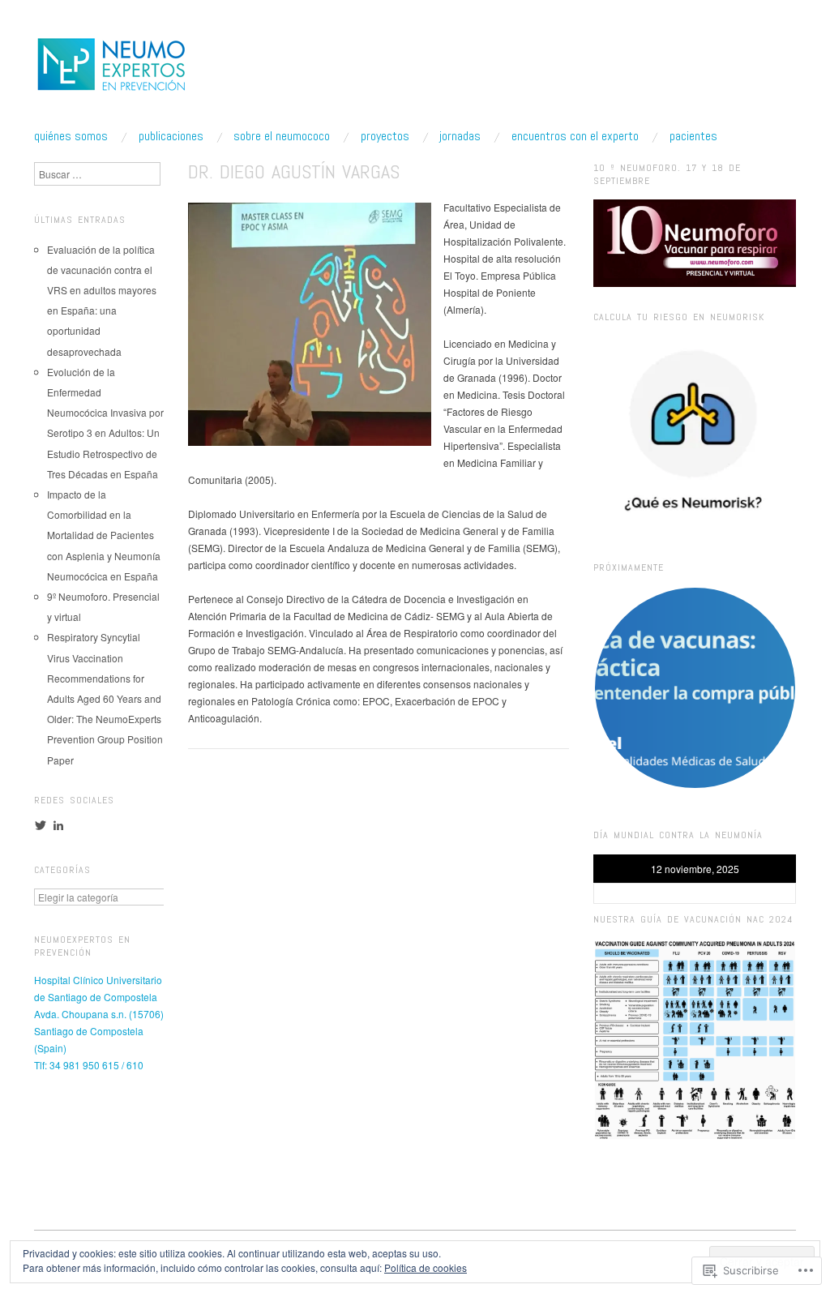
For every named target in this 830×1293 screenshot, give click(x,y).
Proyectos (385, 136)
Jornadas (460, 136)
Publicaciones (171, 136)
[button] (694, 688)
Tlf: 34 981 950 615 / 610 (88, 1065)
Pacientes (693, 136)
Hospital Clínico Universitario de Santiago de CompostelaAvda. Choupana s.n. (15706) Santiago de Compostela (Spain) (99, 1014)
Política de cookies (425, 1267)
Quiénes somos (71, 136)
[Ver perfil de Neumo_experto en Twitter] (40, 825)
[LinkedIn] (58, 825)
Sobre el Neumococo (281, 136)
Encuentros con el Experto (575, 136)
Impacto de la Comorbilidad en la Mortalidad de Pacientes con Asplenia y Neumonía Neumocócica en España (103, 535)
